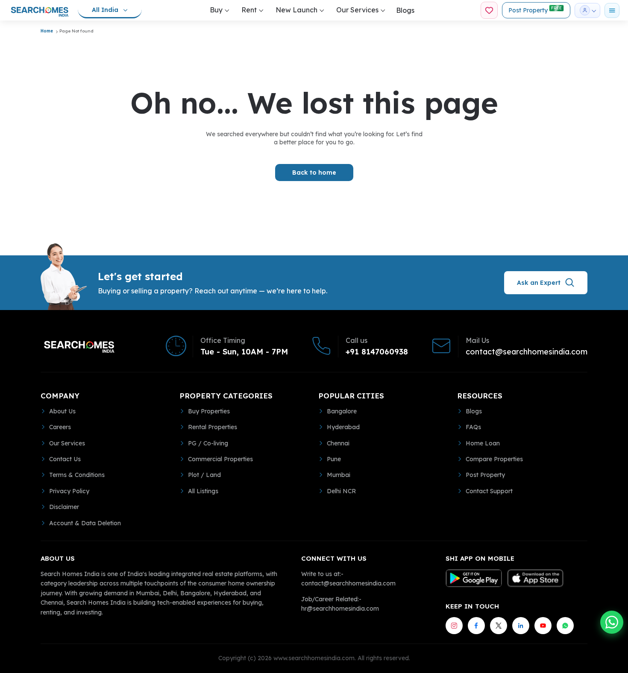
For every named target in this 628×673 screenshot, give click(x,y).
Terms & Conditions (77, 475)
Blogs (405, 10)
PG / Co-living (208, 443)
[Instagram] (454, 625)
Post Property (535, 9)
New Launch (296, 10)
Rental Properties (212, 427)
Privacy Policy (69, 491)
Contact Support (489, 491)
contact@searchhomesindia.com (526, 352)
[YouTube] (543, 625)
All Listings (203, 491)
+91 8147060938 (377, 352)
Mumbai (338, 475)
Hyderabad (343, 427)
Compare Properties (494, 459)
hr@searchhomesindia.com (340, 608)
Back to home (314, 172)
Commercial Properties (220, 459)
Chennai (338, 443)
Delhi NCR (341, 491)
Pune (334, 459)
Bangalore (342, 411)
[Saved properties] (489, 10)
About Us (62, 411)
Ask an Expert (539, 283)
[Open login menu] (587, 10)
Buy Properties (209, 411)
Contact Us (65, 459)
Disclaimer (64, 507)
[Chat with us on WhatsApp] (611, 622)
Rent (249, 10)
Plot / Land (204, 475)
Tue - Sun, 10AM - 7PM (244, 352)
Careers (60, 427)
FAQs (473, 427)
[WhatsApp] (565, 625)
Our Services (357, 10)
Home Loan (483, 443)
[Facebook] (476, 625)
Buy (216, 10)
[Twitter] (498, 625)
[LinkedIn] (520, 625)
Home (47, 31)
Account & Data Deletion (85, 523)
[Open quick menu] (612, 10)
